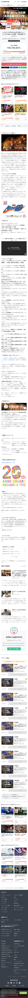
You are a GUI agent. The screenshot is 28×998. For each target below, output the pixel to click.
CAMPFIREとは (17, 943)
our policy (5, 996)
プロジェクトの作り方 (5, 933)
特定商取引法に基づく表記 (19, 963)
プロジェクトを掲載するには (7, 5)
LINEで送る (23, 67)
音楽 (15, 897)
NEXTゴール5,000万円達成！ (19, 610)
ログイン (18, 1)
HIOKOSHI (3, 960)
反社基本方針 (16, 967)
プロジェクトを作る (5, 919)
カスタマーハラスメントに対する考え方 (20, 970)
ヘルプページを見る (14, 556)
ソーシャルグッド (4, 911)
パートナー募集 (21, 985)
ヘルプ (15, 950)
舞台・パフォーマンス (18, 909)
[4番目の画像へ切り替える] (19, 27)
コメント (25, 126)
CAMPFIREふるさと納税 (5, 956)
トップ (2, 887)
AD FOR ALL (3, 958)
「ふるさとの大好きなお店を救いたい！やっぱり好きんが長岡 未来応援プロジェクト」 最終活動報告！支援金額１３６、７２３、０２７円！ (19, 573)
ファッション (3, 903)
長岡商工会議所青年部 (8, 38)
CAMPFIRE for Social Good (6, 950)
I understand (23, 992)
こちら (16, 560)
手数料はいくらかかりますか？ (8, 549)
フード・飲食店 (4, 899)
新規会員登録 (24, 1)
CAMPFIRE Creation (5, 948)
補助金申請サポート (5, 966)
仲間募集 (19, 126)
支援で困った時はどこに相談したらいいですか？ (11, 553)
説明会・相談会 (17, 929)
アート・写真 (3, 909)
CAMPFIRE (3, 943)
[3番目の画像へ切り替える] (14, 27)
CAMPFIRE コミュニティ (6, 945)
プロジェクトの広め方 (5, 935)
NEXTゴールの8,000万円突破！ (18, 592)
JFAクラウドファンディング (6, 962)
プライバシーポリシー (18, 961)
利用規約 (15, 957)
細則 (15, 959)
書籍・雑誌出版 (17, 905)
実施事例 (15, 933)
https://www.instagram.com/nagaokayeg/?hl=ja (14, 645)
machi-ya (3, 964)
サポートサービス (17, 931)
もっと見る (22, 566)
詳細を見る (4, 674)
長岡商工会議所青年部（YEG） (8, 462)
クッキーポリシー (17, 973)
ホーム (2, 126)
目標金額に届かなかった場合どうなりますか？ (11, 551)
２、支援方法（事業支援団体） (8, 359)
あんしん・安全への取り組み (19, 945)
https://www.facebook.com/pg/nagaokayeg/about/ (14, 643)
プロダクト (3, 897)
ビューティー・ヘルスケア (19, 907)
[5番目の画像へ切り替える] (25, 27)
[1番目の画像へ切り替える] (3, 27)
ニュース (15, 948)
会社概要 (7, 985)
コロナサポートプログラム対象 (14, 40)
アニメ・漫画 (3, 901)
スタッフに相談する (17, 919)
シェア (14, 67)
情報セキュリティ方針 (18, 965)
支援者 (13, 126)
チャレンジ (16, 899)
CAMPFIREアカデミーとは (6, 929)
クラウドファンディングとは (6, 931)
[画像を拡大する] (12, 671)
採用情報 (14, 985)
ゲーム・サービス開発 (5, 905)
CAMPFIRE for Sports (5, 954)
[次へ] (26, 16)
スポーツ (15, 901)
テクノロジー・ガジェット (6, 895)
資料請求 (3, 921)
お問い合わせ (16, 952)
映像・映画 (16, 903)
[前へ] (2, 16)
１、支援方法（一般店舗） (7, 358)
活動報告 (7, 126)
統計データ (16, 935)
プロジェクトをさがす (9, 887)
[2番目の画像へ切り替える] (8, 27)
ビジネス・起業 (4, 907)
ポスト (6, 67)
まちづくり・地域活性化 (20, 38)
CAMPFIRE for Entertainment (6, 952)
